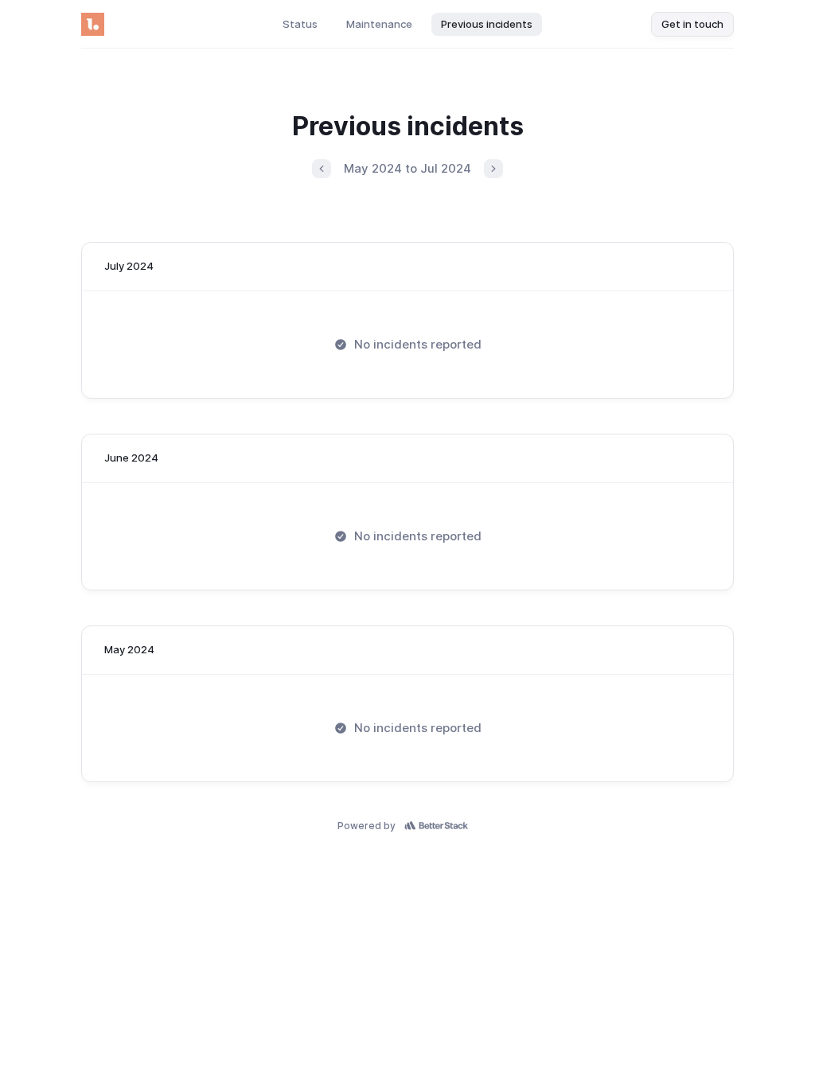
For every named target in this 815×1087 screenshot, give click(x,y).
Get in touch (692, 24)
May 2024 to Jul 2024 (407, 168)
